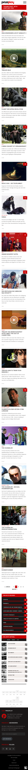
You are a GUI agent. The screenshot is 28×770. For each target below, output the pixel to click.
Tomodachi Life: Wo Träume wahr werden (14, 607)
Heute (3, 639)
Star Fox (5, 599)
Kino (3, 31)
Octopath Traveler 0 (8, 615)
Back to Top (13, 706)
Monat (13, 639)
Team (14, 760)
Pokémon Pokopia (7, 626)
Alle (18, 639)
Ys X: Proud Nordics (8, 630)
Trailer (3, 68)
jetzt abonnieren (7, 738)
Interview (4, 485)
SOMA (4, 622)
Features (3, 407)
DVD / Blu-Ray (4, 215)
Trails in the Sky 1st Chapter (11, 618)
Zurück (8, 587)
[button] (25, 767)
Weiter (14, 589)
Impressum (14, 762)
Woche (8, 639)
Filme (8, 407)
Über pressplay (14, 757)
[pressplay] (8, 2)
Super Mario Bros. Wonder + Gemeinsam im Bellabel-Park (14, 611)
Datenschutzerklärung (14, 765)
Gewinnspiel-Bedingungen (14, 768)
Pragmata (5, 603)
